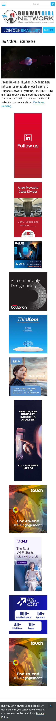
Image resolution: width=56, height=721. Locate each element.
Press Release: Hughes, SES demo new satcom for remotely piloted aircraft (25, 84)
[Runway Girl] (28, 23)
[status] (50, 705)
